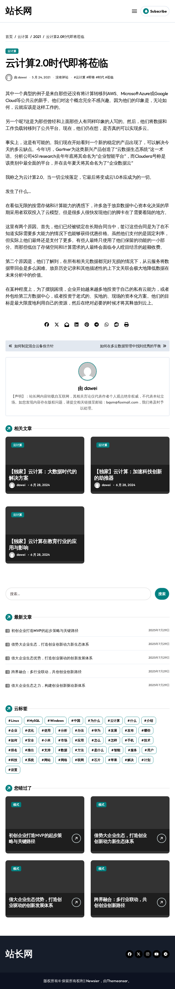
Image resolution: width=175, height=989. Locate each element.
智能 (117, 750)
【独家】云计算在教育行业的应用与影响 (43, 544)
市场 (64, 740)
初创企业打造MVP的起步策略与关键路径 (44, 630)
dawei (90, 388)
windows (57, 721)
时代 (101, 77)
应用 (80, 740)
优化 (31, 730)
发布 (130, 730)
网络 (64, 760)
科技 (14, 760)
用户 (150, 750)
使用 (47, 730)
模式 (16, 804)
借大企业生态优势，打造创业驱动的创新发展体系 (52, 658)
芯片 (97, 760)
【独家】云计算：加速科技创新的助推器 (128, 474)
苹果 (114, 760)
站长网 (18, 10)
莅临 (110, 77)
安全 (31, 740)
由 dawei (20, 77)
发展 (114, 730)
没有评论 (62, 77)
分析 (64, 730)
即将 (91, 77)
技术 (147, 740)
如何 (14, 740)
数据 (64, 750)
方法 (80, 750)
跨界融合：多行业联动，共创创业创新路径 (46, 671)
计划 (147, 760)
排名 (14, 750)
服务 (134, 750)
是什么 (99, 750)
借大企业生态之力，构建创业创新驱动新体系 (48, 685)
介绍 (150, 721)
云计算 (12, 51)
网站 (47, 760)
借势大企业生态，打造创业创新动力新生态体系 (50, 644)
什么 (133, 721)
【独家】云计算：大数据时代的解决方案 (43, 474)
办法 (80, 730)
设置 (14, 770)
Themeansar (117, 980)
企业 (14, 730)
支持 (47, 750)
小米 (47, 740)
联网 (80, 760)
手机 (130, 740)
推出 (31, 750)
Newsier (93, 980)
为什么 (95, 721)
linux (15, 721)
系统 (31, 760)
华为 (97, 730)
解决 (130, 760)
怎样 (114, 740)
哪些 (147, 730)
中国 (77, 721)
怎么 (97, 740)
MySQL (34, 721)
